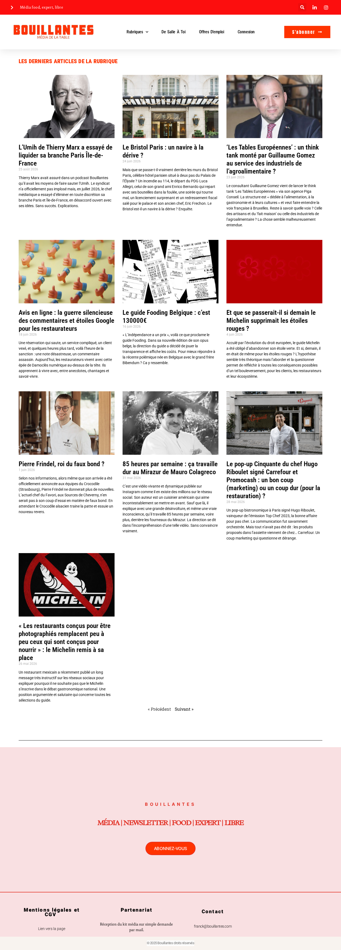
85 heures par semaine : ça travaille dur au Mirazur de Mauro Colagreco (170, 468)
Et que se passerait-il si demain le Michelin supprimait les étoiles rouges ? (271, 320)
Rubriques (135, 31)
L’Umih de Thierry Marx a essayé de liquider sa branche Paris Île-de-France (65, 155)
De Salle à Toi (173, 31)
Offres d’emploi (211, 31)
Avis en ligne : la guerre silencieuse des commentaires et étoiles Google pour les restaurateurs (66, 320)
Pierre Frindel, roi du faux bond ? (62, 464)
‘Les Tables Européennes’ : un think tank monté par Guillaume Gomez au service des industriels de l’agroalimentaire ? (272, 159)
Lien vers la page (51, 929)
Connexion (246, 31)
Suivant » (184, 709)
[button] (302, 7)
